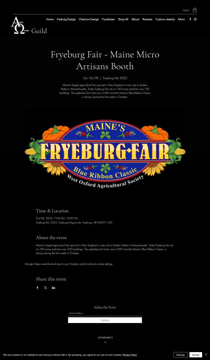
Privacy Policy (130, 354)
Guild (39, 31)
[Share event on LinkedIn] (53, 287)
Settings (180, 354)
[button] (195, 10)
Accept (195, 354)
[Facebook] (190, 19)
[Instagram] (195, 19)
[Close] (206, 354)
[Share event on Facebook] (37, 287)
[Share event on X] (45, 287)
